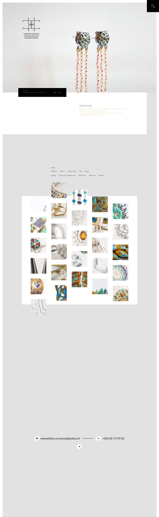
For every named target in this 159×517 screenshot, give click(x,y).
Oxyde (35, 270)
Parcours (96, 5)
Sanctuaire (58, 297)
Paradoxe (57, 236)
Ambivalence (37, 229)
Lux (74, 243)
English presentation (119, 5)
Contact (127, 5)
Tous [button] (53, 167)
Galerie (75, 5)
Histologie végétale (119, 276)
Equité (35, 250)
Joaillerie (72, 171)
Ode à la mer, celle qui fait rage (100, 207)
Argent (54, 171)
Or (81, 171)
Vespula (56, 256)
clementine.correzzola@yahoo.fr (60, 438)
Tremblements (120, 298)
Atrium (97, 250)
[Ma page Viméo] (79, 446)
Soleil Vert (119, 216)
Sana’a (55, 215)
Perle (87, 171)
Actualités (109, 5)
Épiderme (98, 270)
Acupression (119, 236)
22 (33, 311)
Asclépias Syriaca (118, 256)
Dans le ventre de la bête (78, 282)
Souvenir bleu (36, 290)
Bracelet (82, 175)
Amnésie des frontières (99, 228)
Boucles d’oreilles (67, 175)
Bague (53, 175)
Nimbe (55, 195)
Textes (85, 5)
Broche (92, 175)
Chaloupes (78, 263)
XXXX (55, 277)
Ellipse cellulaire (78, 221)
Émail (62, 171)
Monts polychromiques (100, 290)
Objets (101, 175)
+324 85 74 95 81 (113, 438)
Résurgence (78, 202)
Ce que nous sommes (37, 208)
